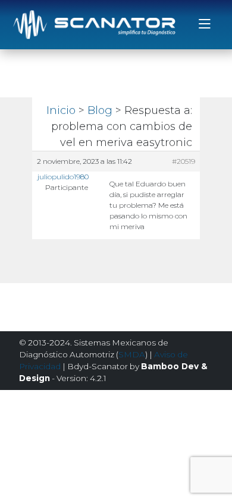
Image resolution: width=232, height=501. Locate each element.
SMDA (131, 354)
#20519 (183, 161)
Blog (99, 110)
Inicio (61, 110)
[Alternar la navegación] (205, 25)
